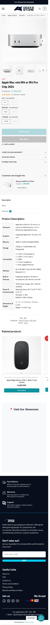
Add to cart (24, 132)
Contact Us (6, 581)
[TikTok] (13, 601)
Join (24, 561)
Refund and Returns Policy (12, 590)
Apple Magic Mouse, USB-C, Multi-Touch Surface (22, 381)
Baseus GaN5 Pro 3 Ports (25, 181)
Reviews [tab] (6, 211)
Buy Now (24, 139)
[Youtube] (17, 601)
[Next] (45, 175)
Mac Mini (22, 15)
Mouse (34, 377)
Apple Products (12, 15)
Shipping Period (8, 157)
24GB (13, 112)
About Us (5, 574)
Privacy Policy (7, 587)
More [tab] (4, 206)
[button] (44, 8)
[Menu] (5, 9)
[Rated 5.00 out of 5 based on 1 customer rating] (7, 95)
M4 (5, 102)
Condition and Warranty (12, 152)
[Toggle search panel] (39, 9)
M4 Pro (12, 102)
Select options (22, 187)
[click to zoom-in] (25, 41)
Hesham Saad (29, 622)
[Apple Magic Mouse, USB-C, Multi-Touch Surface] (21, 355)
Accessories (8, 377)
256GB (6, 121)
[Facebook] (4, 601)
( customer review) (18, 94)
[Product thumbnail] (9, 185)
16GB (5, 112)
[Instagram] (8, 601)
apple (26, 323)
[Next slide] (42, 41)
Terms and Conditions (10, 584)
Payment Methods (9, 162)
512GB (15, 121)
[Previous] (42, 175)
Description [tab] (6, 200)
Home (3, 15)
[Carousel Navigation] (43, 175)
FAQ (4, 577)
